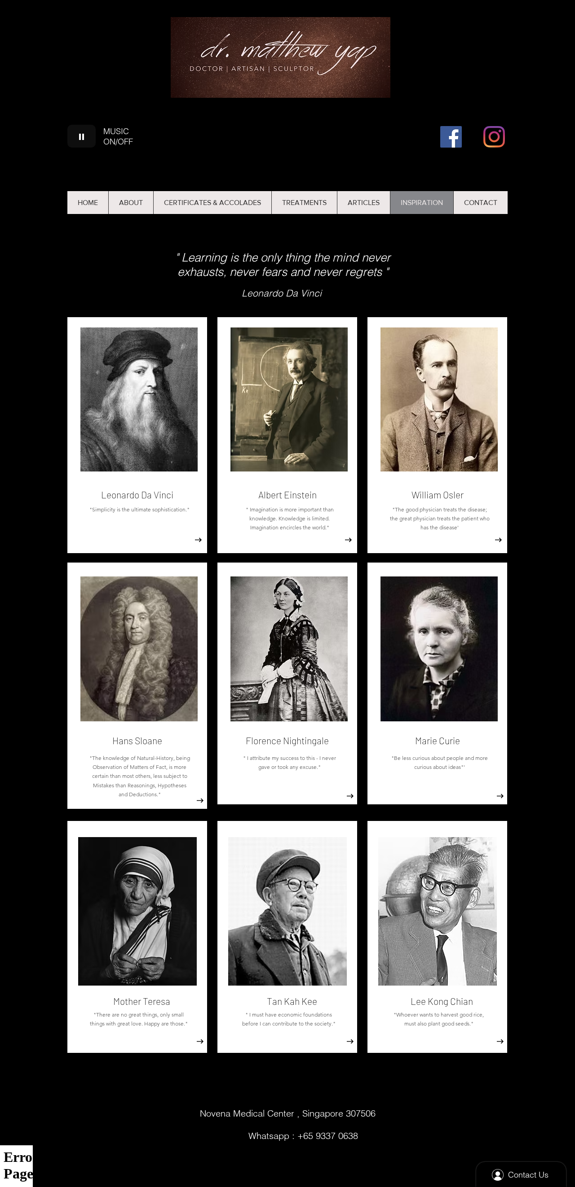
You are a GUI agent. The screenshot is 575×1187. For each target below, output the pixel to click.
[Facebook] (451, 137)
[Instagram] (494, 137)
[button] (363, 202)
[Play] (81, 136)
